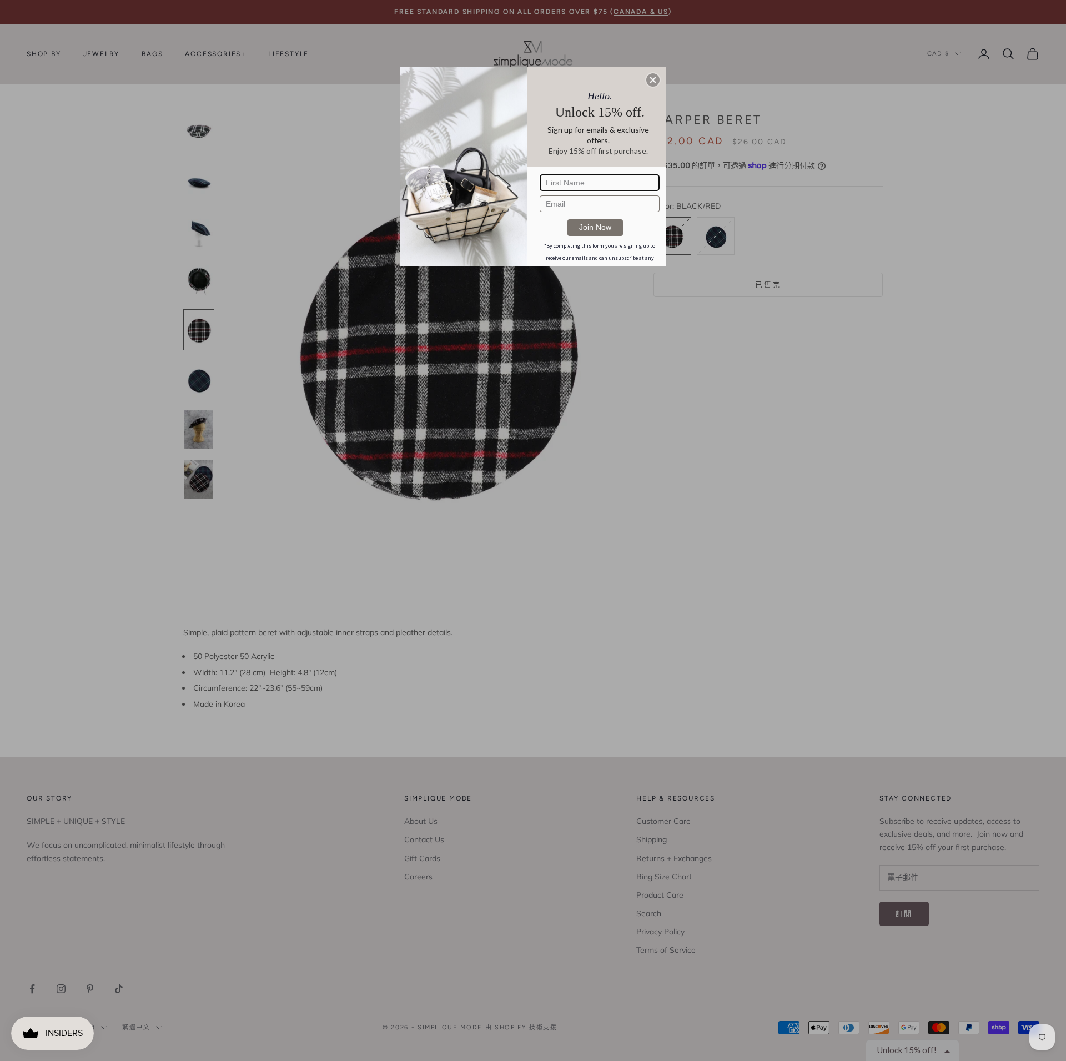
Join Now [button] (595, 227)
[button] (653, 80)
